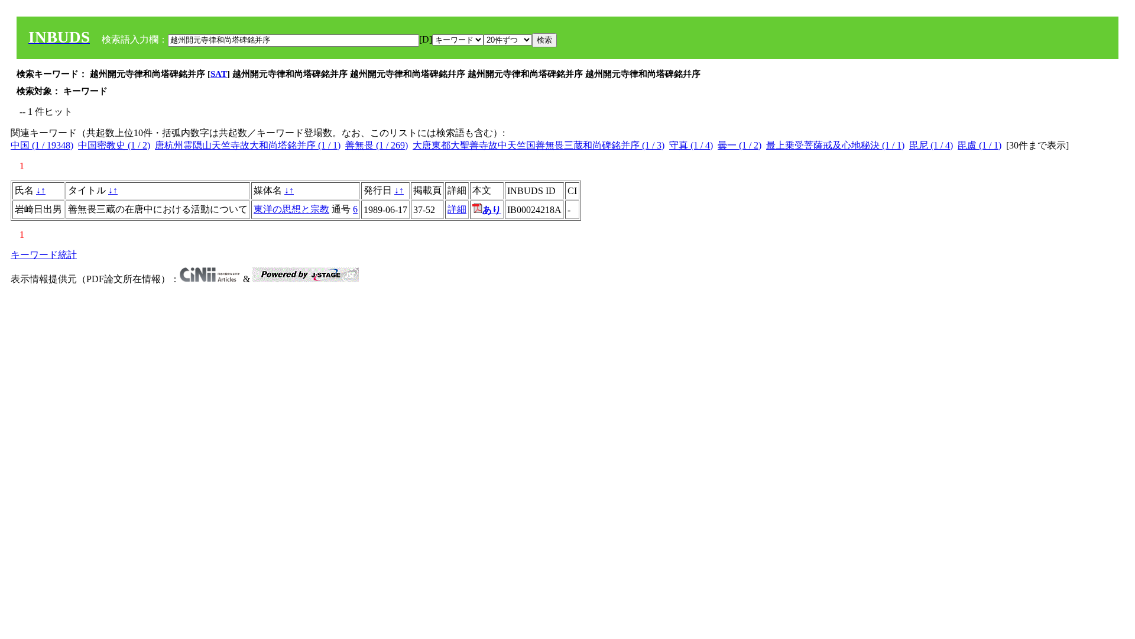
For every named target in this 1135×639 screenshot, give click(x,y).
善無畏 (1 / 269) (376, 145)
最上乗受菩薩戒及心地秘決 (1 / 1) (835, 145)
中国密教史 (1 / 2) (114, 145)
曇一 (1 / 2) (739, 145)
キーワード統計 (44, 255)
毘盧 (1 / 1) (979, 145)
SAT (218, 74)
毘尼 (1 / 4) (931, 145)
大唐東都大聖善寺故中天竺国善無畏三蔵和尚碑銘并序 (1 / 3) (538, 145)
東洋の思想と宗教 (291, 209)
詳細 (456, 209)
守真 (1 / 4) (691, 145)
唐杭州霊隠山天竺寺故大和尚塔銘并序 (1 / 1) (247, 145)
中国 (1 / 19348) (42, 145)
